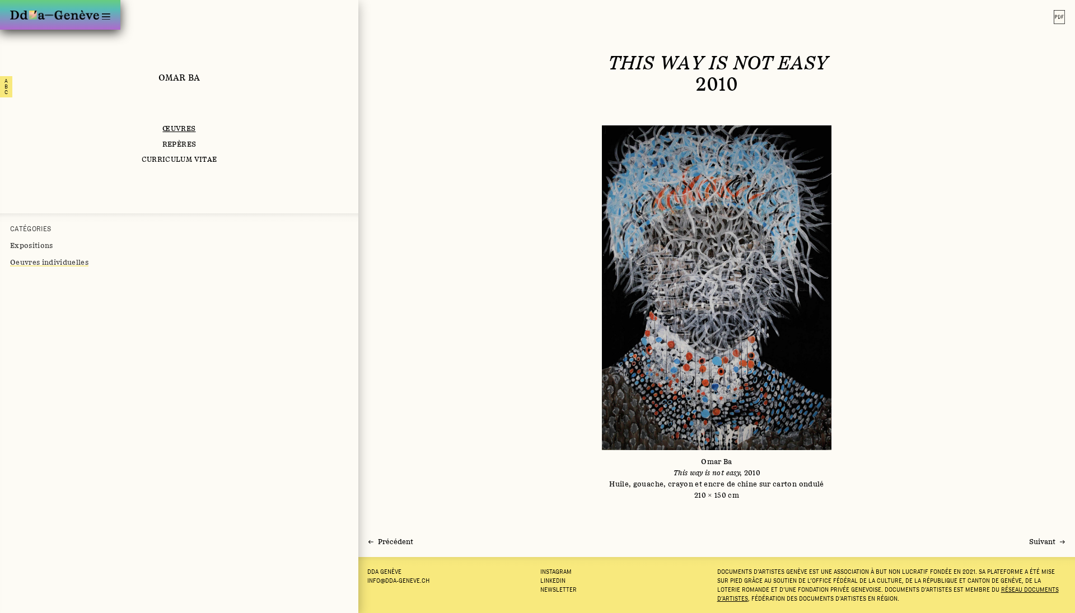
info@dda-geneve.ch (398, 580)
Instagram (556, 571)
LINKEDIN (552, 580)
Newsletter (558, 589)
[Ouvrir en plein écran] (717, 312)
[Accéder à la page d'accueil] (54, 15)
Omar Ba (179, 77)
